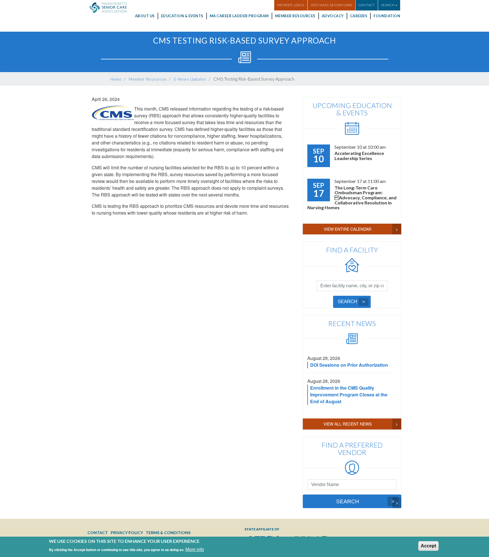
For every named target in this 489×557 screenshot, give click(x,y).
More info (194, 549)
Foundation (387, 16)
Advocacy (333, 16)
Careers (359, 16)
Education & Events (182, 16)
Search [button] (388, 5)
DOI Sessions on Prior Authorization (349, 365)
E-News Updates (190, 79)
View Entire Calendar (347, 229)
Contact (367, 5)
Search (347, 301)
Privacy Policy (127, 532)
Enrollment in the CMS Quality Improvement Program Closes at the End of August (348, 395)
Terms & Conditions (168, 532)
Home (116, 79)
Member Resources (295, 16)
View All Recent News (347, 424)
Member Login (290, 5)
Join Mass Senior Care (331, 5)
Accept (428, 545)
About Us (145, 16)
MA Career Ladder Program (239, 16)
